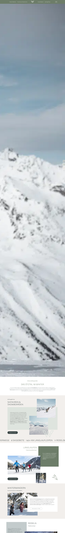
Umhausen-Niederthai (24, 389)
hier (13, 423)
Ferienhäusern (38, 499)
